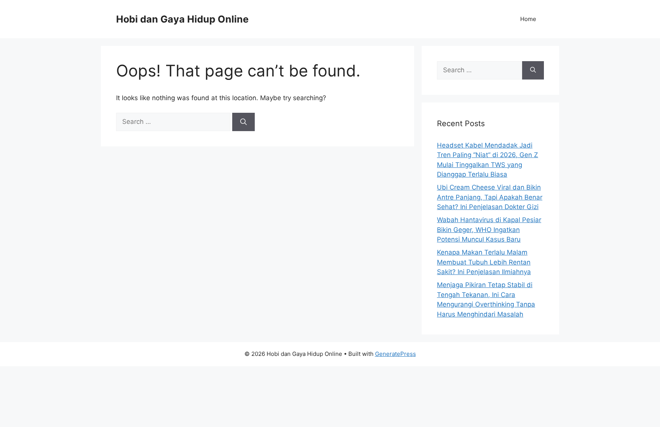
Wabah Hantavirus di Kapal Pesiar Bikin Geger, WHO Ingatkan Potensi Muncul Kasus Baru (489, 229)
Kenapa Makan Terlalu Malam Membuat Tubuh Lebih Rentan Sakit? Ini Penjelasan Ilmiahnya (484, 262)
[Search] (243, 122)
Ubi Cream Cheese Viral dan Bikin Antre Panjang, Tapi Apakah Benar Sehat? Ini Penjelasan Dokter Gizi (489, 197)
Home (528, 19)
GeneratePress (395, 353)
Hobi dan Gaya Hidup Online (182, 19)
